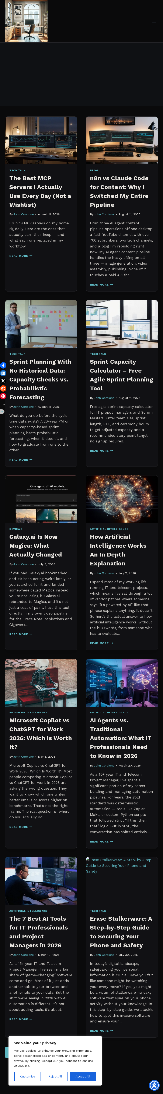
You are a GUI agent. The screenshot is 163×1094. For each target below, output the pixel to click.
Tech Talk (17, 170)
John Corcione (23, 214)
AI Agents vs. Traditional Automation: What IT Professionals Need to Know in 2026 (121, 738)
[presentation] (41, 140)
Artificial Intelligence (109, 529)
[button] (3, 365)
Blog (94, 170)
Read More (20, 255)
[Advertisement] (81, 74)
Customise (27, 1076)
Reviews (15, 529)
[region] (55, 1061)
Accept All (83, 1076)
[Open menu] (154, 21)
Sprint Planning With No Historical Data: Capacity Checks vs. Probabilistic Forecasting (40, 379)
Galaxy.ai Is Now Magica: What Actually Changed (35, 545)
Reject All (55, 1076)
